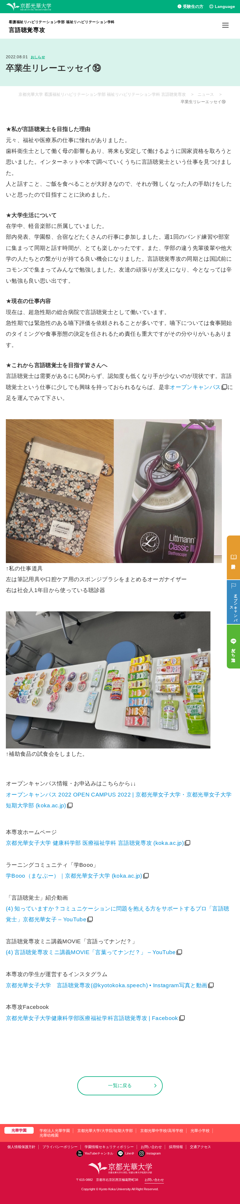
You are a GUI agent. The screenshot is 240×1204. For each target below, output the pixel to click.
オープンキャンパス (195, 387)
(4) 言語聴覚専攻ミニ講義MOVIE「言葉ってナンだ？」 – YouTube (91, 952)
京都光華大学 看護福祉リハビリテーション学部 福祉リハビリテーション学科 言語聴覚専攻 (102, 94)
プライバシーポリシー (60, 1147)
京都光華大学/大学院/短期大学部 (105, 1130)
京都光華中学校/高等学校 (161, 1130)
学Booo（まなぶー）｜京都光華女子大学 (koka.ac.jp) (74, 876)
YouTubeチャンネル (99, 1153)
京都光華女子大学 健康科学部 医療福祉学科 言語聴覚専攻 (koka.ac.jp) (95, 843)
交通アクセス (200, 1147)
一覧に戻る (120, 1085)
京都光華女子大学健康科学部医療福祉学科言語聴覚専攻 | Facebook (92, 1018)
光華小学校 (200, 1130)
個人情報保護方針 (21, 1147)
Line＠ (129, 1153)
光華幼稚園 (49, 1135)
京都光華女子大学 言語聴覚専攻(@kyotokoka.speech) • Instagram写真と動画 (106, 985)
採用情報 (176, 1147)
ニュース (206, 94)
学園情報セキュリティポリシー (109, 1147)
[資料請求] (233, 557)
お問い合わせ (151, 1147)
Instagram (153, 1153)
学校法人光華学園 (55, 1130)
